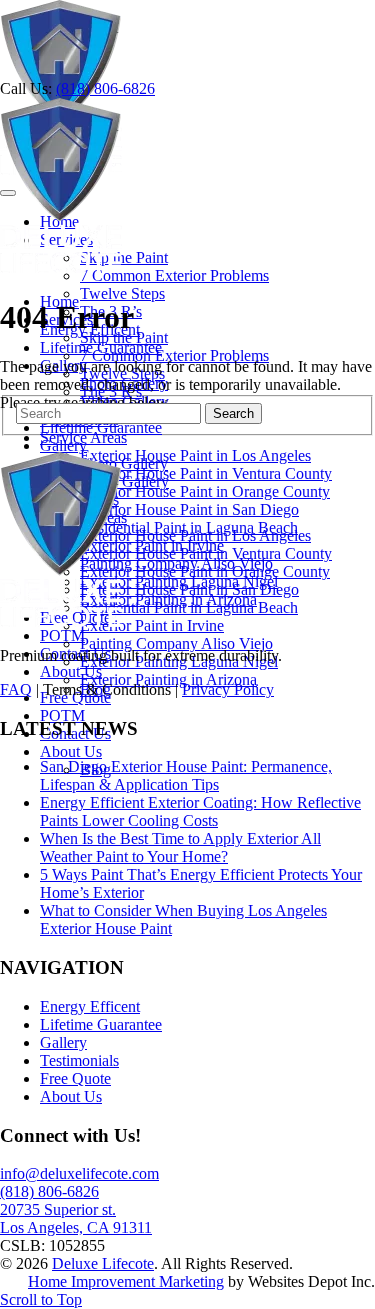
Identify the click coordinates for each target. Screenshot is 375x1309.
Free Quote (75, 1078)
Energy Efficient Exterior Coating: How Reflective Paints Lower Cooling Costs (200, 811)
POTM (62, 715)
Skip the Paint (124, 257)
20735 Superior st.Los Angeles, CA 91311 (76, 1218)
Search (233, 413)
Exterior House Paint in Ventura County (206, 473)
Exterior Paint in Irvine (152, 625)
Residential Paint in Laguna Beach (189, 607)
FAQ (16, 689)
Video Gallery (124, 481)
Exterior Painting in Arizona (168, 679)
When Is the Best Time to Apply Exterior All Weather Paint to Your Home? (180, 847)
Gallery (63, 445)
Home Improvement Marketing (126, 1281)
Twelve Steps (122, 293)
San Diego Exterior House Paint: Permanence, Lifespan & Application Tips (186, 775)
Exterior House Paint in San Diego (189, 509)
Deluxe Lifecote (103, 1263)
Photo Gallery (124, 463)
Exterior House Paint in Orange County (205, 491)
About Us (71, 671)
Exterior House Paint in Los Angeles (195, 455)
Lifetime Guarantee (101, 427)
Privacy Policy (228, 689)
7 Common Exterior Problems (174, 275)
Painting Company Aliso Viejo (176, 643)
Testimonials (79, 1060)
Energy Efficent (90, 1006)
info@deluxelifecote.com (79, 1173)
